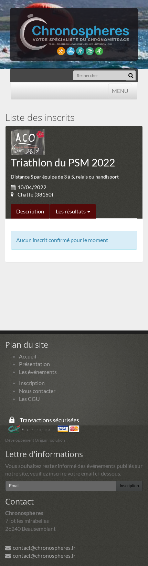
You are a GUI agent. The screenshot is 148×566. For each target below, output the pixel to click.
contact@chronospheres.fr (43, 547)
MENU (120, 90)
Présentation (34, 364)
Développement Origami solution (35, 440)
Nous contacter (37, 390)
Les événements (38, 371)
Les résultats (71, 211)
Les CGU (29, 398)
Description (30, 211)
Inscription (32, 383)
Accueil (27, 356)
